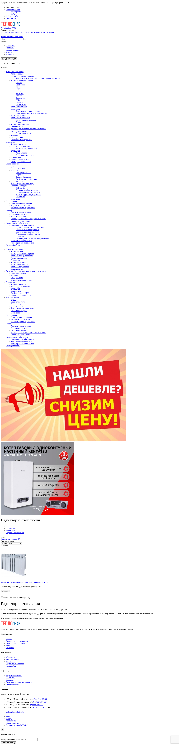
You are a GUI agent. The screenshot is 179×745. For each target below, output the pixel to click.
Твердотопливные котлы (26, 120)
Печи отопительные (19, 131)
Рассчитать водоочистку (47, 32)
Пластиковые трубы (19, 186)
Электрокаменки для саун (21, 140)
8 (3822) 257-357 (40, 702)
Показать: (5, 546)
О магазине (10, 46)
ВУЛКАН (20, 94)
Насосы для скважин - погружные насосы (28, 219)
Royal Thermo (21, 153)
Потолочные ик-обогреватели (28, 234)
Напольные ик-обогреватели (27, 230)
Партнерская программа (16, 643)
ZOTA (18, 91)
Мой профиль (11, 657)
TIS (17, 87)
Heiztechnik (20, 85)
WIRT (18, 89)
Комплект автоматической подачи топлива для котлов (38, 78)
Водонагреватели (18, 168)
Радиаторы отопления (25, 155)
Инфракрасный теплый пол (22, 243)
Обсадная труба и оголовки (27, 190)
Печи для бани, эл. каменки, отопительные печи (26, 129)
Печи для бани (17, 137)
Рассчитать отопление (10, 32)
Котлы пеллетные (18, 115)
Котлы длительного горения (22, 76)
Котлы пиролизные (19, 107)
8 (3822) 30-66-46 (40, 699)
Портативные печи (23, 133)
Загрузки (19, 175)
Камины (14, 135)
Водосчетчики (17, 181)
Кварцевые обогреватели (21, 241)
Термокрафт (21, 105)
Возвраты (10, 648)
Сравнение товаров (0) (10, 539)
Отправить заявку (8, 743)
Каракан (19, 96)
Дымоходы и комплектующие (28, 111)
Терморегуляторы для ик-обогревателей (32, 238)
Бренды (9, 639)
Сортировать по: (8, 541)
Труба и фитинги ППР (20, 159)
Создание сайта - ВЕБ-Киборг (18, 725)
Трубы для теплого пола (21, 162)
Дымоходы (15, 109)
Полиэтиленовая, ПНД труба (28, 192)
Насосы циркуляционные (26, 148)
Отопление (10, 142)
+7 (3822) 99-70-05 (8, 28)
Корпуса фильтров (23, 177)
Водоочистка (16, 170)
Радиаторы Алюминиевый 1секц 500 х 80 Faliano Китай (24, 582)
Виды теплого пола (14, 676)
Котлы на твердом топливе (22, 80)
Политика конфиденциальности (19, 682)
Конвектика (20, 98)
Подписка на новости (15, 664)
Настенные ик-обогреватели (27, 232)
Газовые (19, 122)
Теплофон (20, 236)
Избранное (10, 662)
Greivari (19, 83)
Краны (13, 166)
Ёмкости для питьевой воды (22, 184)
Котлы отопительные (15, 72)
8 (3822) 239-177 (36, 705)
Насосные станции (18, 216)
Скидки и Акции (13, 50)
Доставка (10, 48)
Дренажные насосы (19, 214)
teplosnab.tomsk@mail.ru (15, 712)
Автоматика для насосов (21, 212)
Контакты (10, 54)
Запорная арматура (18, 144)
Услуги (9, 52)
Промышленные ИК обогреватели (30, 227)
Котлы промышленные (20, 118)
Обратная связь (12, 684)
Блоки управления (23, 173)
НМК (18, 100)
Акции (9, 645)
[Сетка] (4, 537)
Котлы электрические (20, 124)
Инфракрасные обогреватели (18, 223)
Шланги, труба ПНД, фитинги (28, 195)
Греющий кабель (13, 245)
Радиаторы (15, 151)
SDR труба (20, 188)
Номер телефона (8, 739)
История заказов (12, 659)
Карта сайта (11, 666)
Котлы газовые (17, 74)
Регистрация (16, 12)
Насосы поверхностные (20, 221)
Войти (13, 14)
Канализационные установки (23, 208)
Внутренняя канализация (21, 203)
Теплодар (19, 102)
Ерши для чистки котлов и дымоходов (31, 113)
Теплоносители (17, 126)
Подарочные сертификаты (17, 641)
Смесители (15, 199)
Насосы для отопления (20, 146)
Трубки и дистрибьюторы (26, 179)
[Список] (2, 537)
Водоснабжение (12, 164)
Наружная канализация (20, 205)
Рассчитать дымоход (28, 32)
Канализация (11, 201)
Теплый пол (16, 157)
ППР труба (20, 197)
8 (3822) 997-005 (40, 707)
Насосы (9, 210)
